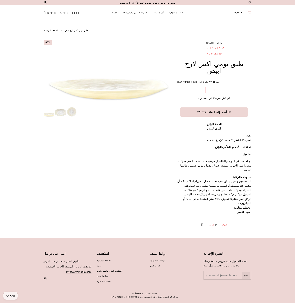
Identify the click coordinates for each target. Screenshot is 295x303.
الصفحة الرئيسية (51, 30)
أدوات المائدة (102, 276)
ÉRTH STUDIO (143, 293)
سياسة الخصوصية (157, 260)
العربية (236, 12)
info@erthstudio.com (79, 271)
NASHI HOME (214, 43)
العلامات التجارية (104, 281)
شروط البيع (155, 265)
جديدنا (99, 265)
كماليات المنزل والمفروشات (109, 271)
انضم (246, 275)
